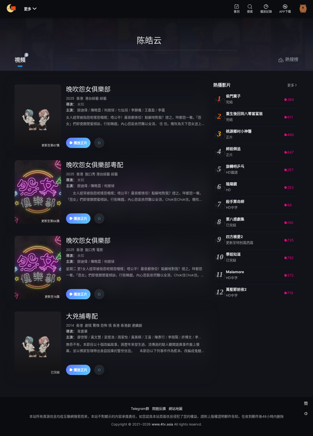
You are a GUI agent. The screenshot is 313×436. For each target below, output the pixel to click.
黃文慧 (96, 337)
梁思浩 (109, 337)
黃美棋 (136, 337)
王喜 (148, 337)
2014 (70, 325)
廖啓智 (82, 337)
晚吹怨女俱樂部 (88, 89)
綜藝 (103, 98)
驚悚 (96, 325)
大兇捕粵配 (82, 316)
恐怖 (104, 325)
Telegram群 (140, 408)
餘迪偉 (82, 110)
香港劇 (126, 325)
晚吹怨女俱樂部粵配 (94, 165)
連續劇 (137, 325)
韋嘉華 (82, 331)
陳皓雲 (96, 110)
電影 (99, 250)
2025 (70, 98)
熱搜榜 (291, 59)
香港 (79, 98)
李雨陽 (173, 337)
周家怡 (123, 337)
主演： (71, 110)
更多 (30, 9)
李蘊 (161, 110)
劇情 (88, 325)
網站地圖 (175, 408)
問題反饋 (159, 408)
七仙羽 (123, 110)
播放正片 (80, 143)
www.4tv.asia (162, 424)
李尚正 (200, 337)
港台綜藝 (92, 98)
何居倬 (109, 110)
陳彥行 (160, 337)
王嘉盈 (150, 110)
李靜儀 (136, 110)
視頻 (20, 60)
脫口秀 (90, 174)
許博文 (186, 337)
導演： (71, 104)
